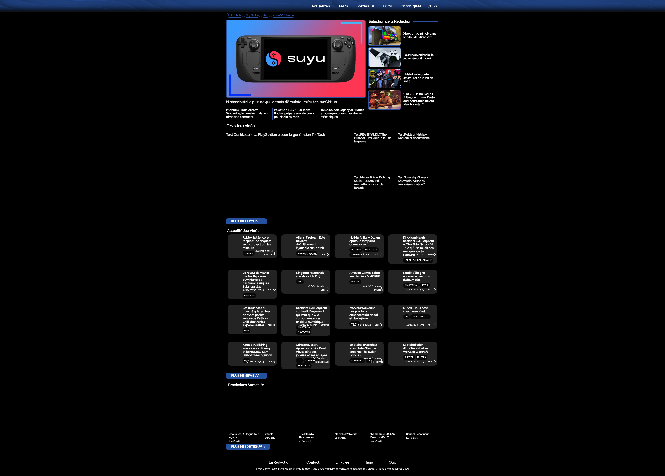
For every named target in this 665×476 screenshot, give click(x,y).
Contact (313, 462)
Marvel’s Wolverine (283, 15)
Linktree (342, 462)
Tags (369, 462)
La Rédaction (279, 462)
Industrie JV (234, 15)
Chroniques (411, 6)
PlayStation (252, 15)
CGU (392, 462)
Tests (343, 6)
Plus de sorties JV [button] (246, 446)
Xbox (265, 15)
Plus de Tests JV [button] (244, 221)
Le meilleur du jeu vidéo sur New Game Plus (247, 6)
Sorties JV (365, 6)
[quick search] (429, 6)
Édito (387, 6)
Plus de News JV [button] (245, 375)
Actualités (320, 6)
